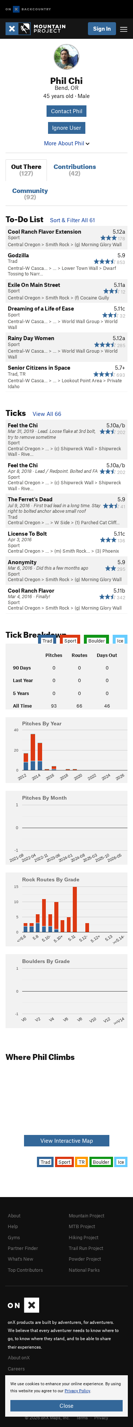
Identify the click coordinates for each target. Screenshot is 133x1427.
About (14, 1215)
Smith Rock (57, 244)
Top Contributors (25, 1270)
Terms (82, 1417)
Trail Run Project (86, 1248)
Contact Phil (66, 111)
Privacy (101, 1417)
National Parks (84, 1270)
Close (66, 1405)
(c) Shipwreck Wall (73, 448)
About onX (19, 1357)
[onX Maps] (23, 1311)
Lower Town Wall (80, 268)
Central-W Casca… (28, 268)
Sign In (102, 28)
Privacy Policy (77, 1391)
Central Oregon (24, 244)
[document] (66, 1395)
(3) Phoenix (107, 551)
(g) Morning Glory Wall (98, 244)
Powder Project (85, 1259)
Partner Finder (23, 1248)
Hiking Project (83, 1237)
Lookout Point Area (82, 380)
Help (13, 1226)
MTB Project (82, 1226)
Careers (16, 1369)
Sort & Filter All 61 (72, 220)
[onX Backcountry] (28, 9)
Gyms (14, 1237)
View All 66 (47, 413)
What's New (20, 1259)
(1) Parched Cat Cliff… (97, 522)
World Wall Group (80, 321)
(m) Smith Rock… (72, 551)
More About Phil (65, 143)
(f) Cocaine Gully (92, 298)
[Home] (39, 28)
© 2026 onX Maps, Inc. (47, 1417)
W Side (62, 522)
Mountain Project (86, 1215)
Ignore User (66, 127)
